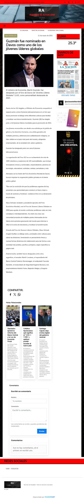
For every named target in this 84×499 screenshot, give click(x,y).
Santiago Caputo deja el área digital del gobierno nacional (44, 333)
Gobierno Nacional (56, 30)
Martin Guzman (38, 30)
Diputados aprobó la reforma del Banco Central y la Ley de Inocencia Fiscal (12, 335)
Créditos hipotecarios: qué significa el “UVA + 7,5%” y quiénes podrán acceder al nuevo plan (28, 337)
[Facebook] (72, 2)
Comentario (15, 406)
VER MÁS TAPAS (68, 95)
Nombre (13, 397)
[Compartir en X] (14, 294)
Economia (24, 30)
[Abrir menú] (4, 26)
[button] (65, 2)
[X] (68, 2)
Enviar (42, 431)
